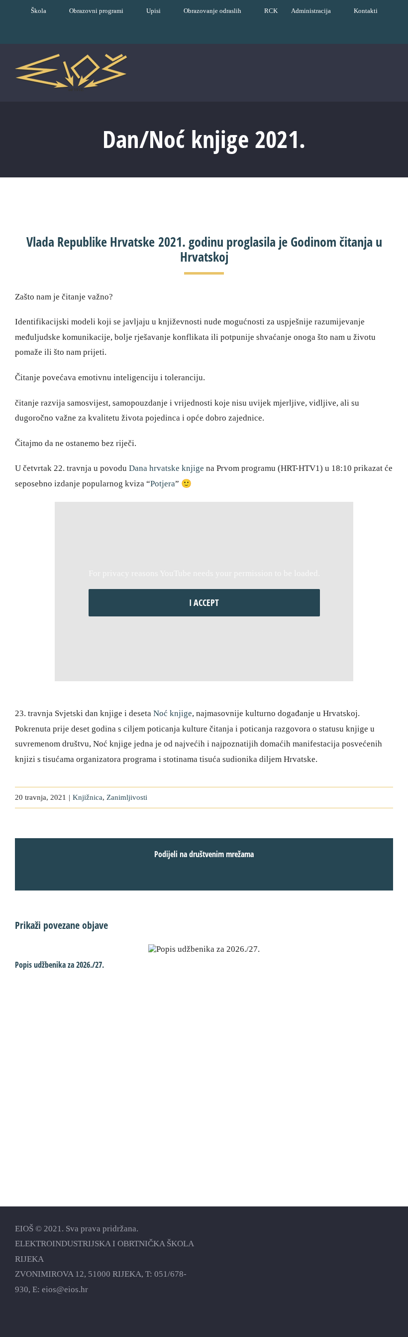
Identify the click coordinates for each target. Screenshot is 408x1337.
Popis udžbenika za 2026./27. (204, 949)
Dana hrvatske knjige (166, 468)
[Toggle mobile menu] (389, 75)
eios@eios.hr (65, 1289)
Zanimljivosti (126, 797)
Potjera (162, 483)
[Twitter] (371, 1243)
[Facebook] (336, 1243)
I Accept (204, 602)
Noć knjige (172, 713)
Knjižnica (87, 797)
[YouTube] (353, 1243)
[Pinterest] (388, 1243)
